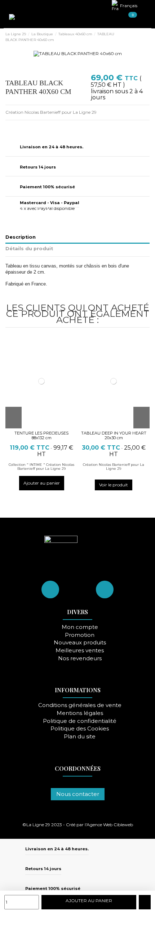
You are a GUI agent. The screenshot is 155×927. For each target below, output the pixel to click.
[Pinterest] (22, 127)
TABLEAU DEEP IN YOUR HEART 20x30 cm (113, 435)
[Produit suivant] (147, 37)
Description (20, 237)
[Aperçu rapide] (45, 426)
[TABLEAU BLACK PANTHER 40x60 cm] (78, 53)
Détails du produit (29, 248)
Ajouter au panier (41, 483)
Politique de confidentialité (79, 721)
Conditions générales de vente (79, 705)
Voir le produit (113, 484)
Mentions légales (80, 713)
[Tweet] (15, 127)
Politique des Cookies (79, 729)
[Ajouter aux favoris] (145, 902)
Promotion (79, 635)
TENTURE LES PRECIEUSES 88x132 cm (41, 435)
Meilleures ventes (80, 651)
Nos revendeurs (80, 659)
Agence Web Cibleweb (110, 824)
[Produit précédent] (141, 37)
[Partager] (8, 127)
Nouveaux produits (80, 643)
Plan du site (80, 737)
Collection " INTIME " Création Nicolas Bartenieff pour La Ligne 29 (41, 467)
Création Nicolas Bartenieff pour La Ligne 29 (113, 467)
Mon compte (80, 627)
